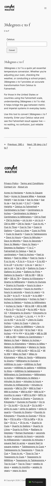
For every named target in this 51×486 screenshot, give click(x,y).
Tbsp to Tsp (32, 453)
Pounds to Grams (22, 412)
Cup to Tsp (25, 227)
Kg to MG (32, 309)
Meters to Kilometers (15, 343)
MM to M (38, 391)
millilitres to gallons (24, 367)
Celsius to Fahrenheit (26, 206)
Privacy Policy (11, 183)
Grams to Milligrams (14, 282)
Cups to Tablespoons (36, 234)
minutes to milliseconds (16, 385)
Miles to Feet (19, 354)
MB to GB (42, 333)
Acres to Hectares (13, 192)
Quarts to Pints (20, 429)
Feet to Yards (37, 258)
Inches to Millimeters (35, 302)
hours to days (34, 285)
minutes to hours (32, 381)
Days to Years (29, 244)
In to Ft (16, 295)
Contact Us (10, 186)
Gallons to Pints (32, 271)
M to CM (18, 330)
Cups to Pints (39, 230)
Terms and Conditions (32, 183)
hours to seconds (13, 292)
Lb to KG (8, 319)
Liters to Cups (20, 323)
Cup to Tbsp (10, 227)
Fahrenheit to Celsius (15, 251)
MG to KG (22, 350)
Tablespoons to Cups (33, 446)
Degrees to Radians (14, 247)
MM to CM (21, 388)
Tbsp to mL (17, 453)
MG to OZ (35, 350)
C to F (6, 31)
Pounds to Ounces (26, 415)
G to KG (41, 261)
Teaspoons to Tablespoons (30, 460)
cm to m (39, 220)
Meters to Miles (37, 343)
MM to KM (26, 391)
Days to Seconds (32, 241)
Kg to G (10, 309)
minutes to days (12, 381)
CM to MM (9, 223)
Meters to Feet (11, 340)
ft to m (30, 261)
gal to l (38, 264)
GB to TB (14, 278)
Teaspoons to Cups (14, 457)
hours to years (32, 292)
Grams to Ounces (37, 282)
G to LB (8, 264)
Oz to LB (24, 405)
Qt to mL (24, 422)
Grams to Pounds (15, 285)
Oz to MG (37, 405)
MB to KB (11, 337)
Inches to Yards (14, 306)
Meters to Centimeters (30, 337)
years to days (19, 470)
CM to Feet (40, 217)
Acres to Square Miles (22, 196)
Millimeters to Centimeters (18, 374)
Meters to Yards (37, 347)
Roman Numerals (24, 433)
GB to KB (30, 275)
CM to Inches (13, 220)
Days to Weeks (12, 244)
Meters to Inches (31, 340)
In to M (26, 295)
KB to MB (41, 306)
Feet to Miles (20, 258)
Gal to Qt (20, 268)
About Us (23, 186)
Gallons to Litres (12, 271)
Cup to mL (38, 223)
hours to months (32, 288)
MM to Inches (11, 391)
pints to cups (11, 408)
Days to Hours (13, 237)
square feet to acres (14, 443)
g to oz (28, 264)
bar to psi (17, 203)
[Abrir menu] (45, 8)
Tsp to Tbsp (24, 463)
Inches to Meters (13, 302)
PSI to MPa (29, 419)
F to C (30, 247)
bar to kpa (19, 199)
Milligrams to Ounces (27, 361)
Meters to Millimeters (15, 347)
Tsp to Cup (9, 463)
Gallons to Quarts (13, 275)
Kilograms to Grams (20, 313)
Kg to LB (20, 309)
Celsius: (11, 39)
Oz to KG (13, 405)
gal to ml (8, 268)
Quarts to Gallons (21, 426)
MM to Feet (35, 388)
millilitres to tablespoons (27, 371)
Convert (12, 50)
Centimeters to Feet (14, 210)
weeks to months (21, 467)
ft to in (21, 261)
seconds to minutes (32, 439)
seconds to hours (24, 436)
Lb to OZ (20, 319)
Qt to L (13, 422)
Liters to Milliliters (24, 326)
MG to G (10, 350)
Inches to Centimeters (15, 299)
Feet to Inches (26, 254)
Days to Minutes (32, 237)
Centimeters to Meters (25, 213)
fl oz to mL (9, 261)
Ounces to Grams (21, 398)
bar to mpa (32, 199)
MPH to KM (30, 395)
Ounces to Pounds (26, 402)
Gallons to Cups (36, 268)
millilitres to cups (13, 364)
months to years (12, 395)
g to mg (18, 264)
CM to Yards (24, 223)
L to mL (29, 316)
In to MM (37, 295)
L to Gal (19, 316)
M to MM (29, 333)
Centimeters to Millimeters (18, 217)
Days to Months (12, 241)
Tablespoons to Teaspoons (18, 450)
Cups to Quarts (14, 234)
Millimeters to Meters (27, 378)
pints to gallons (27, 408)
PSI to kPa (15, 419)
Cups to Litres (22, 230)
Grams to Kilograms (32, 278)
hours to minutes (13, 288)
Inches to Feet (37, 299)
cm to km (27, 220)
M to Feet (30, 330)
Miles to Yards (25, 357)
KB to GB (29, 306)
